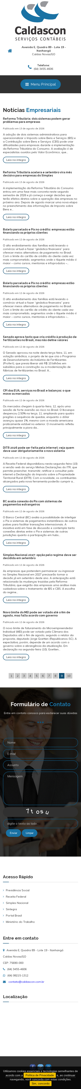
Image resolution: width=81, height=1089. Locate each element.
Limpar (29, 833)
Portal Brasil (14, 915)
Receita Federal (16, 896)
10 (68, 676)
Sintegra (11, 909)
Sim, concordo (41, 1083)
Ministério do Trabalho (20, 922)
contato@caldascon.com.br (26, 982)
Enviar (13, 833)
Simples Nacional (17, 903)
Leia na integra (16, 160)
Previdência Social (17, 890)
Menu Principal (43, 84)
